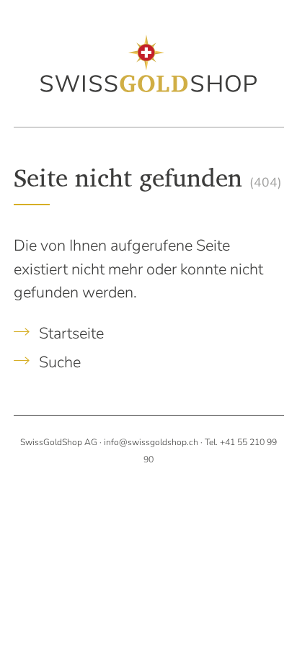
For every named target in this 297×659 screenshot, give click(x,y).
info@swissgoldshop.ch (151, 442)
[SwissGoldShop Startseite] (148, 63)
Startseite (69, 333)
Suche (58, 362)
